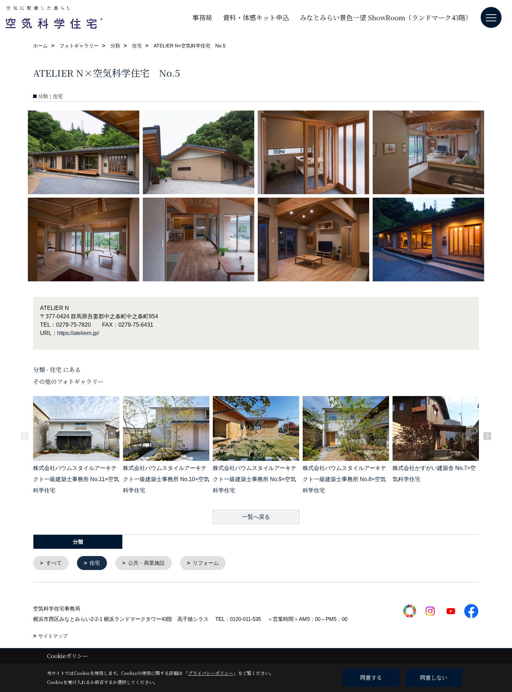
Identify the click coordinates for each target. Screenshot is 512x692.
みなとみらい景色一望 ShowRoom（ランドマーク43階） (386, 17)
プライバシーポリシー (210, 673)
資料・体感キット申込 (256, 17)
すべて (54, 563)
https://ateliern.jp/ (78, 333)
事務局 (202, 17)
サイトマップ (53, 636)
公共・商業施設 (146, 563)
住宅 (95, 563)
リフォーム (206, 563)
